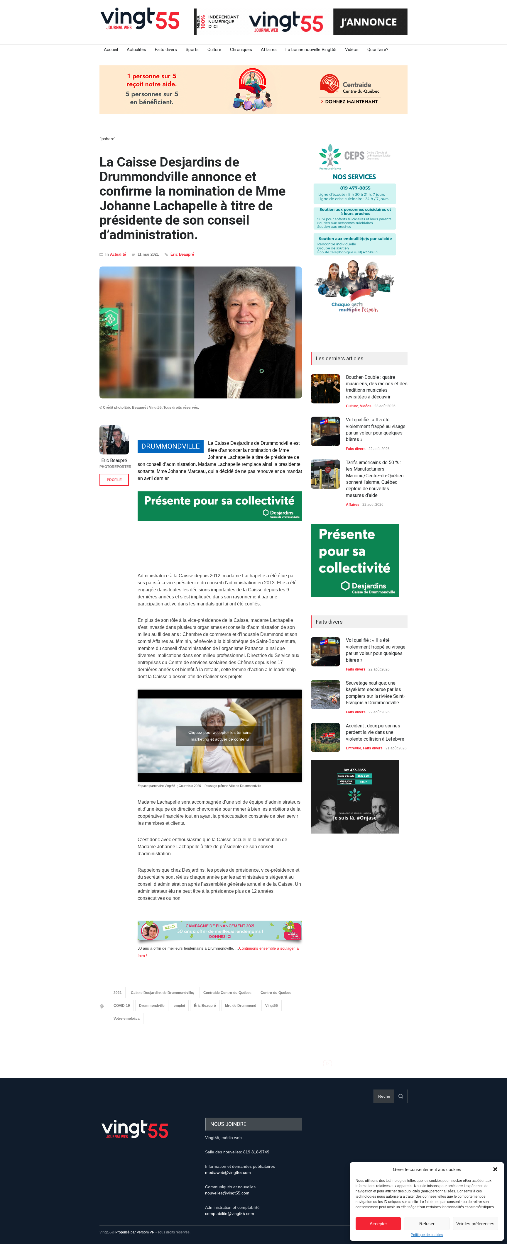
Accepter (378, 1223)
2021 (118, 993)
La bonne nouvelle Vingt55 (310, 49)
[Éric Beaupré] (114, 439)
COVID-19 (122, 1006)
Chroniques (241, 49)
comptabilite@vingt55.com (229, 1213)
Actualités (136, 49)
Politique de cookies (427, 1235)
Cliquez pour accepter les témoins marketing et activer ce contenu (219, 735)
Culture (214, 49)
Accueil (111, 49)
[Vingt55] (140, 25)
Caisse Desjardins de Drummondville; (162, 993)
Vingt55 (271, 1006)
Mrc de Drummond (240, 1006)
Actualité (118, 254)
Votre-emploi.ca (127, 1018)
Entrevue (353, 748)
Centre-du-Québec (276, 993)
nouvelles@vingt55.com (227, 1193)
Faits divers (166, 49)
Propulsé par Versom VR (135, 1232)
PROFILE (114, 480)
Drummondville (152, 1006)
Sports (192, 49)
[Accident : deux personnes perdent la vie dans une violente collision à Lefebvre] (325, 737)
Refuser (427, 1223)
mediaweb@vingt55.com (228, 1172)
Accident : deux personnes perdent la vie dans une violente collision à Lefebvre (375, 732)
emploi (179, 1006)
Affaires (269, 49)
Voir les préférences (475, 1223)
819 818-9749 (256, 1152)
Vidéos (352, 49)
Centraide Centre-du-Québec (227, 993)
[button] (495, 1169)
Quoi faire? (377, 49)
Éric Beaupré (182, 254)
